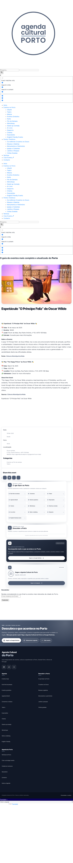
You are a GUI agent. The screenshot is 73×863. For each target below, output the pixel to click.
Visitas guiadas (42, 707)
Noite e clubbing (6, 736)
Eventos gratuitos (6, 690)
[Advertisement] (36, 316)
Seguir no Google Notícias (35, 558)
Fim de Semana (12, 121)
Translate (15, 804)
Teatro (9, 112)
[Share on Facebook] (5, 477)
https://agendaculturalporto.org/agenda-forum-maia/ (26, 454)
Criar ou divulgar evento (8, 760)
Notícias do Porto (6, 754)
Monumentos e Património (16, 146)
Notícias (6, 155)
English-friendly (6, 741)
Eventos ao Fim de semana (14, 462)
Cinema (9, 132)
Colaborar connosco (7, 766)
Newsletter (5, 772)
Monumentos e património (45, 696)
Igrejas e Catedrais (13, 148)
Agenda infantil (6, 696)
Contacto (7, 160)
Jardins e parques (43, 701)
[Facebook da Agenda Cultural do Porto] (9, 667)
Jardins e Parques (13, 151)
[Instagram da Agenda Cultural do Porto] (4, 667)
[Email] (18, 477)
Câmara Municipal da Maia (15, 356)
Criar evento (47, 640)
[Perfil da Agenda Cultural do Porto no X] (14, 667)
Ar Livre (9, 128)
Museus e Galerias (13, 144)
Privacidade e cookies (66, 795)
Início (5, 105)
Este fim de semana (7, 684)
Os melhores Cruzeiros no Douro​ (18, 142)
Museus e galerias (43, 690)
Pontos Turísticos (9, 139)
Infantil (9, 110)
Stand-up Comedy (13, 126)
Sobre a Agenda (6, 783)
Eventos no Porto (9, 107)
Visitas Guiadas (12, 153)
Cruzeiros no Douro (43, 684)
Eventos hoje (5, 679)
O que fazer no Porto (43, 679)
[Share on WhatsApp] (14, 477)
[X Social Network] (9, 477)
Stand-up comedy (6, 724)
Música (9, 114)
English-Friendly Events (15, 137)
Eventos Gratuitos (13, 116)
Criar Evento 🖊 (9, 157)
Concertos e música (7, 701)
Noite (9, 119)
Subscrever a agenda (31, 640)
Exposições (11, 135)
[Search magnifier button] (1, 72)
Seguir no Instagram (35, 582)
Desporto (10, 130)
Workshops (11, 123)
